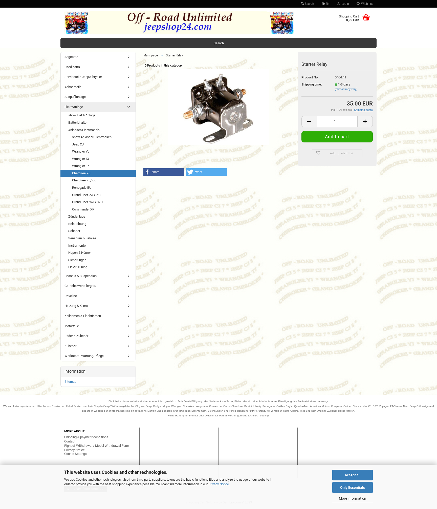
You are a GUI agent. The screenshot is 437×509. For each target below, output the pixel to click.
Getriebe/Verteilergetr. (80, 286)
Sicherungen (77, 260)
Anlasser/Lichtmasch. (84, 130)
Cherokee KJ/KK (84, 180)
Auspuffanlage (75, 97)
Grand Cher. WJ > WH (87, 202)
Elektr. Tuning (77, 267)
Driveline (70, 296)
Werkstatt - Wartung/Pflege (84, 356)
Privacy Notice (218, 484)
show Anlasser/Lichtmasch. (92, 137)
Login (344, 4)
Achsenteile (72, 87)
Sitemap (70, 382)
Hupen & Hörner (79, 252)
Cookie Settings (75, 453)
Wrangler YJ (80, 151)
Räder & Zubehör (76, 336)
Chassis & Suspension (80, 276)
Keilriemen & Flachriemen (82, 316)
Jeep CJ (78, 144)
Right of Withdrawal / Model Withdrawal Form (96, 445)
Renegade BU (81, 187)
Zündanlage (76, 216)
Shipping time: (311, 84)
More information (352, 498)
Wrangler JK (81, 166)
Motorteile (71, 326)
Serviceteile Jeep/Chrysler (83, 77)
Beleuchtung (77, 224)
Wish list (366, 4)
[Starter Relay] (218, 107)
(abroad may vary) (346, 89)
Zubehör (70, 346)
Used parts (72, 67)
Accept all (353, 475)
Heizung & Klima (76, 306)
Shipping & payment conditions (86, 437)
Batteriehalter (78, 122)
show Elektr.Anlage (81, 115)
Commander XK (83, 209)
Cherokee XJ (81, 173)
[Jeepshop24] (179, 23)
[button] (163, 172)
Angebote (71, 57)
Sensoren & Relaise (82, 238)
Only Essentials (352, 487)
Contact (69, 441)
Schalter (74, 231)
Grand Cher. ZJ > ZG (86, 195)
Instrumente (77, 245)
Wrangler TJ (80, 159)
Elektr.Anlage (73, 107)
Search (309, 4)
